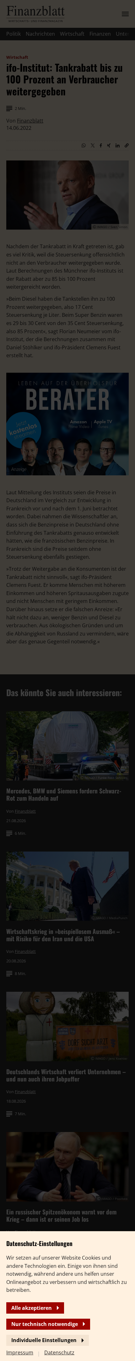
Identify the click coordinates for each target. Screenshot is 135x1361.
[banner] (67, 680)
